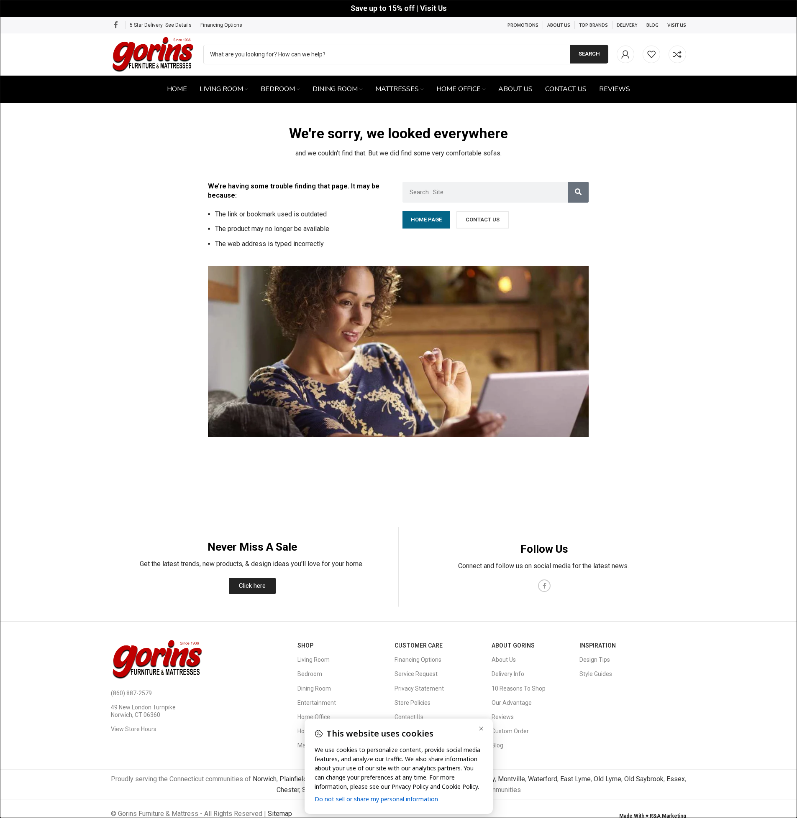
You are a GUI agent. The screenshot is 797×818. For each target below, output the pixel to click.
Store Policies (413, 702)
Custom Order (510, 731)
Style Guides (595, 674)
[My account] (625, 54)
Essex (675, 779)
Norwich (265, 779)
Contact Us (409, 717)
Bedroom (309, 674)
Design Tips (594, 659)
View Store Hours (133, 729)
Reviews (503, 717)
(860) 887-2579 (131, 693)
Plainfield (293, 779)
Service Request (416, 674)
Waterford (542, 779)
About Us (504, 659)
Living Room (313, 659)
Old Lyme (607, 779)
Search (589, 54)
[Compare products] (677, 54)
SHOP (305, 645)
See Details (178, 25)
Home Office (313, 717)
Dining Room (314, 688)
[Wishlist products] (651, 54)
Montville (511, 779)
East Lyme (575, 779)
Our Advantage (512, 702)
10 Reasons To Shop (519, 688)
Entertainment (316, 702)
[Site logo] (153, 54)
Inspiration (597, 645)
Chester (288, 790)
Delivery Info (508, 674)
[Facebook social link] (116, 24)
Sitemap (280, 814)
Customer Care (419, 645)
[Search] (578, 192)
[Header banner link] (398, 8)
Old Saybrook (644, 779)
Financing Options (221, 25)
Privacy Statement (419, 688)
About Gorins (513, 645)
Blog (497, 745)
